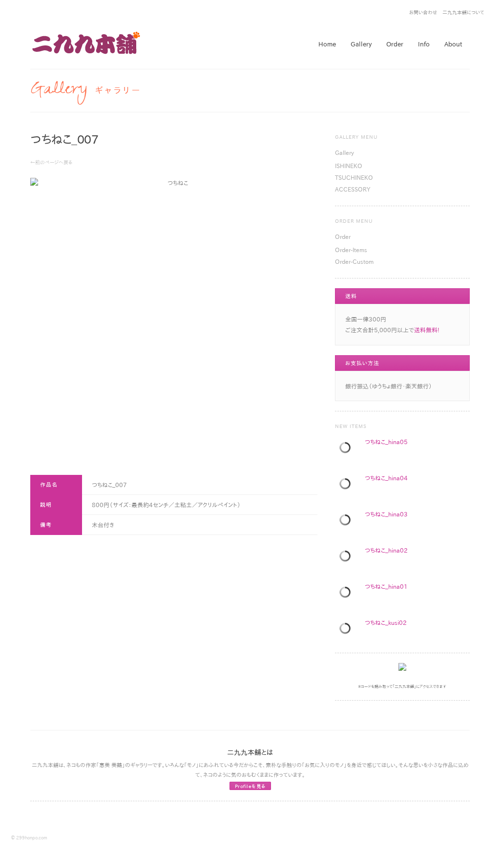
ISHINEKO (348, 166)
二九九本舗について (463, 12)
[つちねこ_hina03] (347, 521)
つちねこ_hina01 (386, 586)
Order (343, 236)
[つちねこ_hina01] (347, 593)
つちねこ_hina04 (386, 478)
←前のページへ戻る (51, 162)
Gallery (344, 152)
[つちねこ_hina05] (347, 449)
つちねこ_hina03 (386, 514)
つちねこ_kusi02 (386, 622)
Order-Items (351, 250)
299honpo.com (31, 837)
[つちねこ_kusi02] (347, 630)
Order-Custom (354, 261)
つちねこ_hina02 (386, 550)
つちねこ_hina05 (386, 442)
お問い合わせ (423, 12)
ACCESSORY (352, 189)
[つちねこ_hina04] (347, 485)
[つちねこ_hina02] (347, 557)
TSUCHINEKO (354, 177)
